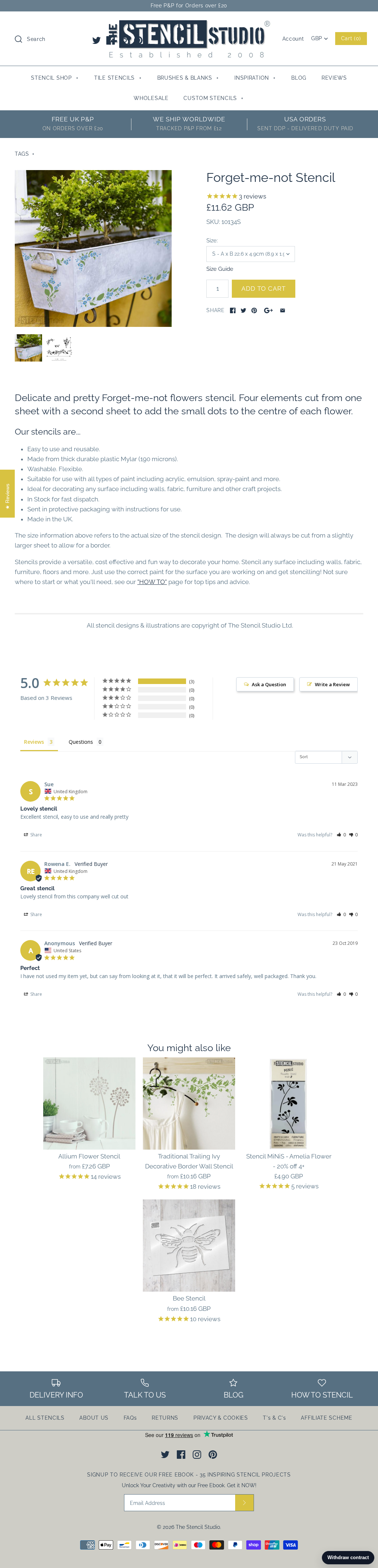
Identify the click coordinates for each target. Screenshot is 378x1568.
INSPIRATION (255, 78)
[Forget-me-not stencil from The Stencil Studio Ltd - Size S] (93, 248)
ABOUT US (94, 1418)
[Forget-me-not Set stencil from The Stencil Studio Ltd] (59, 348)
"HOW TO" (152, 582)
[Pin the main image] (254, 310)
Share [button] (35, 835)
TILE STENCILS (117, 78)
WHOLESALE (151, 98)
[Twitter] (96, 40)
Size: (212, 240)
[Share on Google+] (268, 310)
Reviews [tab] (34, 741)
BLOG (298, 78)
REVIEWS (334, 78)
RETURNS (165, 1418)
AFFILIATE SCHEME (326, 1418)
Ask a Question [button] (269, 684)
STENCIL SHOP (54, 78)
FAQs (130, 1418)
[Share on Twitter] (243, 310)
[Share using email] (282, 310)
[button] (341, 835)
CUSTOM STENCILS (213, 98)
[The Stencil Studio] (189, 23)
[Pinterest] (138, 40)
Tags (25, 154)
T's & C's (274, 1418)
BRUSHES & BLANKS (188, 78)
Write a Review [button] (332, 684)
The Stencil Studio (198, 1527)
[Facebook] (110, 40)
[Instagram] (124, 40)
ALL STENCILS (44, 1418)
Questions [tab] (81, 741)
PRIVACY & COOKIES (220, 1418)
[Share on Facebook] (233, 310)
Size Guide (219, 269)
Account (293, 39)
